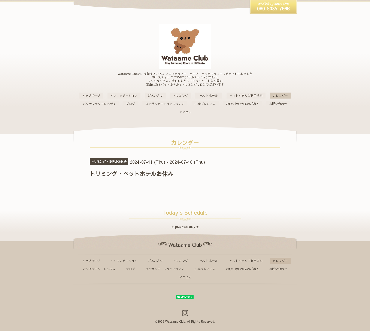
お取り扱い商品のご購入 (242, 104)
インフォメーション (123, 95)
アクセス (185, 112)
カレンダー (280, 95)
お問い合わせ (278, 104)
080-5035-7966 (273, 8)
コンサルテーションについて (164, 104)
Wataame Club (175, 321)
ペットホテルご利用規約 (246, 95)
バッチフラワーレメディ (99, 104)
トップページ (91, 95)
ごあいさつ (155, 95)
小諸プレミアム (205, 104)
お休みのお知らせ (185, 227)
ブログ (130, 104)
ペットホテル (210, 95)
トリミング (180, 95)
